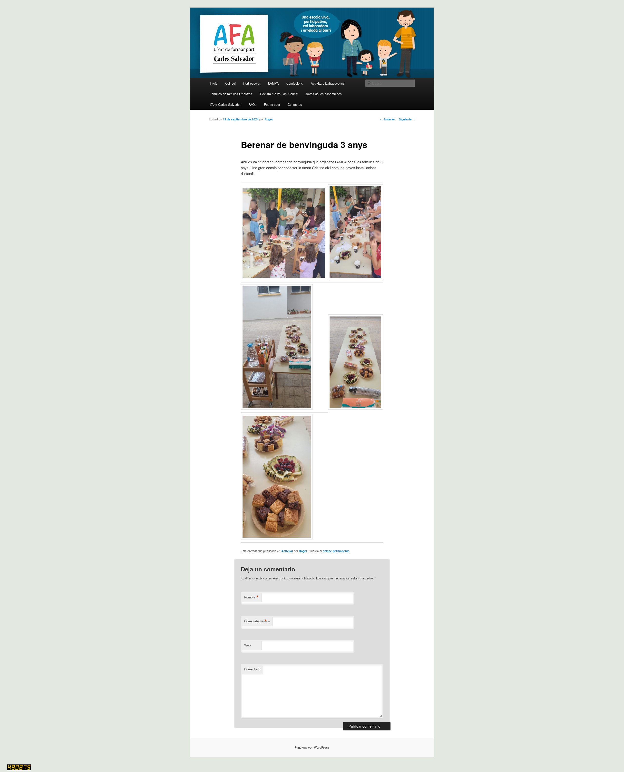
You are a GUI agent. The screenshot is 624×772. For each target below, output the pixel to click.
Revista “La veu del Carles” (279, 93)
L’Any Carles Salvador (225, 104)
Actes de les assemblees (324, 93)
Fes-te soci (272, 104)
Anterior (387, 119)
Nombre (251, 597)
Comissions (294, 83)
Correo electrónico (257, 621)
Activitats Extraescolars (328, 83)
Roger (268, 119)
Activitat (287, 551)
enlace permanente (336, 551)
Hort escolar (251, 83)
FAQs (252, 104)
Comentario (252, 669)
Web (247, 645)
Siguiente (407, 119)
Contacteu (295, 104)
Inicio (213, 83)
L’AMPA (273, 83)
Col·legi (230, 83)
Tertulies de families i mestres (231, 93)
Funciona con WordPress (312, 747)
